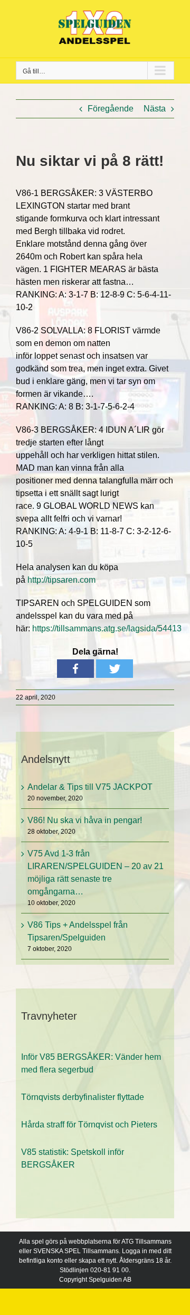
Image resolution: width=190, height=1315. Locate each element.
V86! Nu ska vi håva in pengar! (84, 820)
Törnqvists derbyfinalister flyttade (82, 1083)
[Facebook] (75, 668)
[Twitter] (114, 668)
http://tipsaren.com (61, 579)
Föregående (111, 108)
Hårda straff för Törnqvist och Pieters (89, 1111)
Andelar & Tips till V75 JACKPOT (90, 786)
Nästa (155, 108)
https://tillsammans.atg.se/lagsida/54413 (107, 628)
